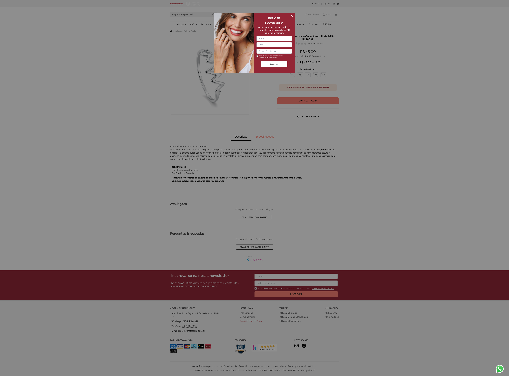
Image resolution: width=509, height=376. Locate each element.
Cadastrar (274, 64)
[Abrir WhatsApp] (500, 369)
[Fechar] (292, 16)
